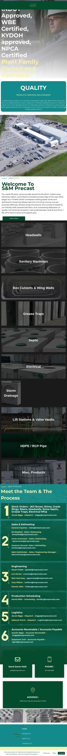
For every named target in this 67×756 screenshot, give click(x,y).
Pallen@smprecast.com (36, 587)
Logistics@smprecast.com (50, 620)
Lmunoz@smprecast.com (35, 574)
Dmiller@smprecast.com (48, 599)
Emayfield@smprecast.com (25, 534)
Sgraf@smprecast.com (22, 642)
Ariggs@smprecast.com (23, 635)
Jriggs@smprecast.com (46, 515)
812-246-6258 (49, 670)
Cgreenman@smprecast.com (25, 541)
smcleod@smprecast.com (24, 548)
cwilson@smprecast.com (36, 582)
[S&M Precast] (16, 735)
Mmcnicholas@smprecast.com (26, 555)
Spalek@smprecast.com (36, 570)
